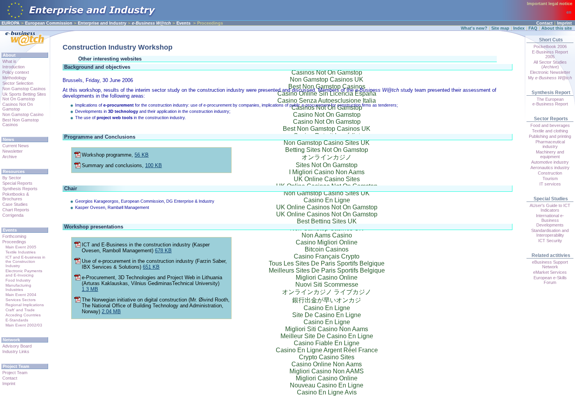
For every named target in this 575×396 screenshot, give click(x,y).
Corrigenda (12, 215)
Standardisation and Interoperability (550, 232)
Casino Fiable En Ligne (326, 343)
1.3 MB (90, 289)
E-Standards (16, 320)
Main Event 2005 (20, 247)
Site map (500, 28)
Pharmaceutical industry (550, 144)
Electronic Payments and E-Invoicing (23, 273)
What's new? (474, 28)
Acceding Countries (23, 315)
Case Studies (15, 204)
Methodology (14, 77)
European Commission (48, 23)
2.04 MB (111, 311)
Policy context (15, 72)
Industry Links (15, 351)
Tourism (550, 178)
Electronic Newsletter (550, 72)
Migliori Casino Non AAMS (326, 371)
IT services (550, 184)
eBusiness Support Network (550, 264)
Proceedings (14, 241)
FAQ (532, 28)
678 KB (163, 250)
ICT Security (550, 240)
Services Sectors (20, 300)
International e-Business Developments (550, 220)
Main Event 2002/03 (23, 325)
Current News (15, 145)
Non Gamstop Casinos (24, 88)
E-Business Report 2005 (550, 54)
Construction (550, 173)
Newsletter (12, 151)
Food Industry (18, 280)
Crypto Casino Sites (326, 357)
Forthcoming (14, 236)
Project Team (14, 372)
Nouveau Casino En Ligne (326, 385)
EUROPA (11, 23)
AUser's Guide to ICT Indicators (550, 207)
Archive (9, 156)
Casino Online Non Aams (326, 364)
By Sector (11, 177)
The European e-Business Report (550, 101)
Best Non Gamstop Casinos (20, 122)
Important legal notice (549, 3)
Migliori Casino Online (327, 378)
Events (183, 23)
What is (9, 61)
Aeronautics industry (550, 167)
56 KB (142, 155)
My (550, 77)
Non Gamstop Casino (22, 114)
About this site (556, 28)
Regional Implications (24, 305)
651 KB (151, 267)
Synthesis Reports (20, 188)
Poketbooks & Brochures (15, 196)
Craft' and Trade (20, 310)
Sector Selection (17, 83)
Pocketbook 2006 (550, 46)
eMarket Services (550, 272)
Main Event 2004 (20, 295)
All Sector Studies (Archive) (550, 64)
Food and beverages (550, 125)
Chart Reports (15, 209)
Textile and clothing (550, 130)
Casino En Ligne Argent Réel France (327, 350)
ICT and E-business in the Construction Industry (25, 261)
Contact (544, 23)
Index (519, 28)
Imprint (564, 23)
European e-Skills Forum (550, 280)
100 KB (153, 165)
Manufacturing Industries (18, 287)
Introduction (13, 66)
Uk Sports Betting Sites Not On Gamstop (24, 96)
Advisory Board (17, 346)
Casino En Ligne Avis (327, 392)
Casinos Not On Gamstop (17, 106)
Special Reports (17, 183)
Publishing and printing (550, 136)
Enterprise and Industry (102, 23)
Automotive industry (550, 162)
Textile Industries (20, 252)
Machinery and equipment (550, 154)
